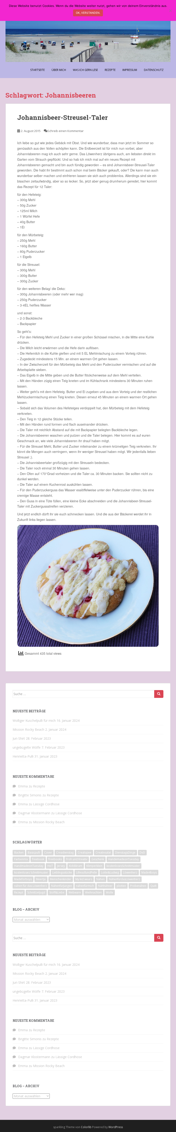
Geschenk (97, 859)
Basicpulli (34, 852)
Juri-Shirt (19, 738)
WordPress (115, 1127)
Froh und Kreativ (76, 859)
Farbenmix (21, 859)
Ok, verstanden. (88, 12)
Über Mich (59, 70)
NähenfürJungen (61, 886)
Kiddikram (75, 866)
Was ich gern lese (85, 70)
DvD (142, 852)
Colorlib (86, 1127)
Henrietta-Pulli (23, 756)
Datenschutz (154, 70)
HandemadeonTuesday (123, 859)
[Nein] (170, 10)
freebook (38, 859)
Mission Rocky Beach (28, 729)
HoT (50, 866)
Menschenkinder (60, 879)
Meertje (41, 879)
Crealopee (84, 852)
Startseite (37, 70)
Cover (48, 852)
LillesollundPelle (86, 872)
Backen (19, 852)
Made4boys (149, 872)
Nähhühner (105, 886)
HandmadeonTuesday (28, 866)
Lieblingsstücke (62, 872)
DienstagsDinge (125, 852)
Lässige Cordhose (46, 804)
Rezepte (110, 70)
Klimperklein (94, 866)
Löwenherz (130, 872)
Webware (75, 892)
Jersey (61, 866)
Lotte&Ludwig (110, 872)
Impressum (129, 70)
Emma (23, 786)
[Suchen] (158, 694)
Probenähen (138, 886)
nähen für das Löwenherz (30, 886)
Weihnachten (93, 892)
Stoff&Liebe (56, 892)
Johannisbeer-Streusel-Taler (62, 117)
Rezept (18, 892)
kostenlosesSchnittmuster (123, 866)
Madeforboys (23, 879)
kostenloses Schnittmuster (31, 872)
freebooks (55, 859)
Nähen (100, 879)
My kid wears (83, 879)
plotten (121, 886)
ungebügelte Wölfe (27, 747)
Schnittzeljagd (36, 892)
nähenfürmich (85, 886)
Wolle (109, 892)
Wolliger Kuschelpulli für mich (34, 720)
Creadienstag (65, 852)
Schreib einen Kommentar (65, 131)
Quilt (153, 886)
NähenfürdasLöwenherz (124, 879)
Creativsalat (103, 852)
